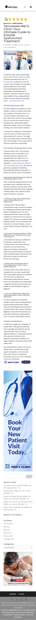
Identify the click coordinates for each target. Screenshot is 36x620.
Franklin (21, 594)
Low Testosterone (10, 47)
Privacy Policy (7, 615)
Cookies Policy (20, 612)
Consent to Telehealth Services (11, 610)
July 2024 (6, 527)
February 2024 (8, 536)
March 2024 (7, 533)
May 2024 (7, 530)
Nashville (13, 594)
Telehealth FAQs (18, 615)
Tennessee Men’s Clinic (16, 101)
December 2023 (9, 539)
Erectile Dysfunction (20, 77)
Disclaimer (29, 612)
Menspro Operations (12, 45)
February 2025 (8, 524)
